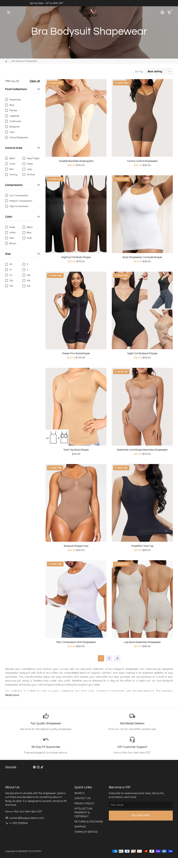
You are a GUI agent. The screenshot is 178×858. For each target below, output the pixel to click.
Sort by (139, 71)
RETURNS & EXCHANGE (88, 821)
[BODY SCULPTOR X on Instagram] (38, 767)
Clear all (35, 81)
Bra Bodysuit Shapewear (24, 61)
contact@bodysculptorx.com (25, 817)
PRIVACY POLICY (84, 803)
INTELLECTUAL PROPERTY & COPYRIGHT (83, 812)
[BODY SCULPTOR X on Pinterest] (34, 767)
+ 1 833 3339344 (17, 823)
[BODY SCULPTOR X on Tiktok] (42, 767)
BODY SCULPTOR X (32, 851)
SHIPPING (80, 826)
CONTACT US (82, 798)
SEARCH (79, 793)
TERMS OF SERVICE (86, 831)
